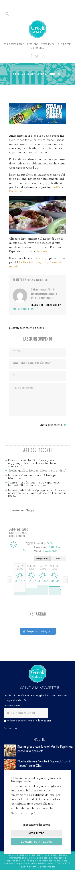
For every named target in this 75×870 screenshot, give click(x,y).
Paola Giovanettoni (37, 280)
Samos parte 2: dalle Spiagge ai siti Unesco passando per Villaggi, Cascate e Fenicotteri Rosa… (37, 493)
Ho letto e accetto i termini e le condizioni (29, 721)
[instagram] (43, 56)
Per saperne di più (23, 813)
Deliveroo (15, 191)
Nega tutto (36, 833)
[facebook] (31, 56)
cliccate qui (40, 258)
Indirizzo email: (12, 705)
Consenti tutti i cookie (36, 841)
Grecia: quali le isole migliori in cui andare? (37, 470)
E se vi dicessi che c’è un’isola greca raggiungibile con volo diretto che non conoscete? (33, 463)
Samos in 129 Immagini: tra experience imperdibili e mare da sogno (34, 484)
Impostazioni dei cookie (36, 824)
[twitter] (37, 56)
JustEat (56, 187)
